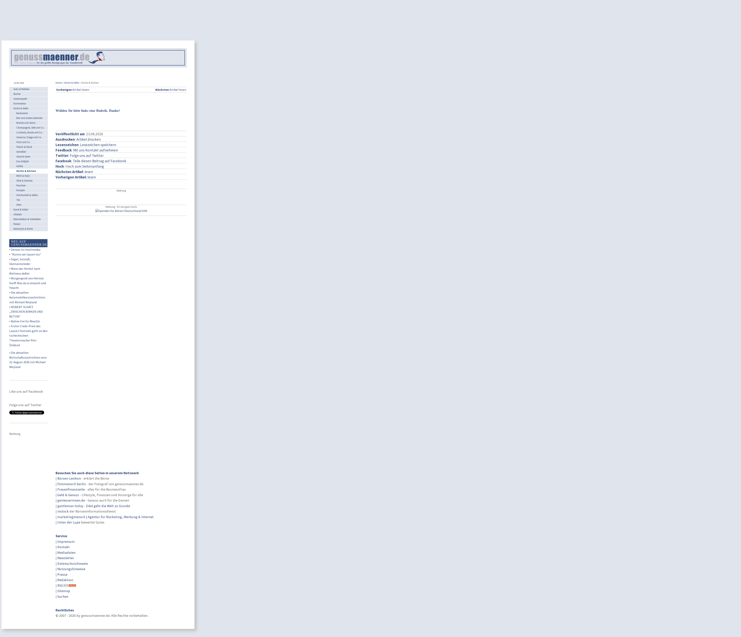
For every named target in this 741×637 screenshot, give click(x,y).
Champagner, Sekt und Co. (30, 127)
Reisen (17, 224)
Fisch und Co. (23, 142)
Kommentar (20, 103)
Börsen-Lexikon (69, 478)
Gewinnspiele (20, 98)
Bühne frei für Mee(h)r (25, 321)
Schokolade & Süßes (27, 195)
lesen (76, 177)
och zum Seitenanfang (86, 166)
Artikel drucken (88, 139)
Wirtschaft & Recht (23, 228)
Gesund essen (23, 156)
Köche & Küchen (26, 171)
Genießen (21, 151)
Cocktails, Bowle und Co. (29, 132)
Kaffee (19, 166)
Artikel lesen (72, 90)
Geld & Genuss (68, 495)
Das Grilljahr (22, 161)
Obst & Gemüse (24, 180)
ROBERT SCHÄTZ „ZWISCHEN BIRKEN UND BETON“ (26, 311)
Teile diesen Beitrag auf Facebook (99, 161)
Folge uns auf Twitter (87, 155)
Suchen (62, 596)
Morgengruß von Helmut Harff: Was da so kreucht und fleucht (27, 283)
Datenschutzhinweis (72, 563)
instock (63, 511)
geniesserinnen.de (71, 500)
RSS (60, 585)
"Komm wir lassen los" (26, 254)
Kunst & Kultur (21, 209)
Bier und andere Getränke (29, 118)
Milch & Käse (23, 175)
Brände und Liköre (25, 122)
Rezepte (20, 190)
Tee (18, 200)
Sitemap (63, 591)
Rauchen (21, 185)
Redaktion (65, 580)
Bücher (17, 94)
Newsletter (65, 558)
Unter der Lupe (68, 522)
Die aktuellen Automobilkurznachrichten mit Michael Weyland (27, 297)
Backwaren (22, 113)
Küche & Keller (71, 82)
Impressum (66, 541)
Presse (62, 574)
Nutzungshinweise (71, 569)
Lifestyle (18, 214)
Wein (18, 204)
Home (59, 82)
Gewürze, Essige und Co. (29, 137)
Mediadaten (66, 552)
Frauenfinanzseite (71, 489)
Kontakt (63, 547)
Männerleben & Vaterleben (27, 219)
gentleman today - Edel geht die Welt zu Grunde (93, 506)
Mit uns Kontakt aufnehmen (95, 150)
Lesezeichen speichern (98, 144)
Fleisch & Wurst (24, 147)
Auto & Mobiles (21, 89)
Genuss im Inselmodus (26, 249)
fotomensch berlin (71, 484)
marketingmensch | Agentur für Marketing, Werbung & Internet (105, 517)
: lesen (74, 171)
